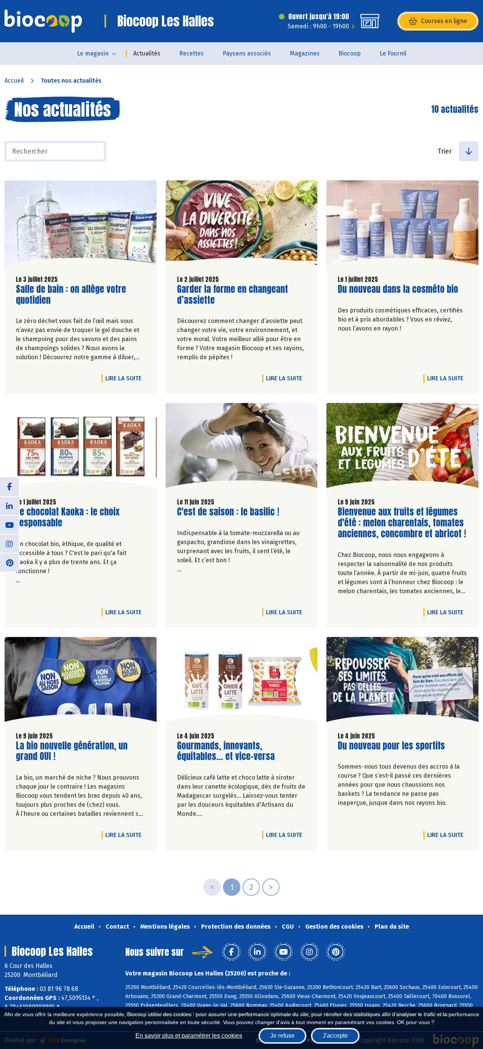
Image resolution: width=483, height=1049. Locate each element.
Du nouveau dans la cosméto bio (398, 289)
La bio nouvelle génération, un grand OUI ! (72, 751)
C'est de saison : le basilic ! (228, 511)
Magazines (305, 53)
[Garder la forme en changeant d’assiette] (242, 224)
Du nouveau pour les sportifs (391, 745)
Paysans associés (247, 53)
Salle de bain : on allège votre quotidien (71, 295)
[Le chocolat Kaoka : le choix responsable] (81, 447)
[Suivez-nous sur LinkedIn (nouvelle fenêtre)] (9, 505)
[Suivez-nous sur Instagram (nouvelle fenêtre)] (9, 543)
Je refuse (282, 1035)
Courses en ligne (444, 21)
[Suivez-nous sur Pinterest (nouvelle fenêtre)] (9, 562)
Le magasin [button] (93, 53)
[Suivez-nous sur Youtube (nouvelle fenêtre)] (9, 524)
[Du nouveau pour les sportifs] (402, 681)
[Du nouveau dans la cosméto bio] (402, 224)
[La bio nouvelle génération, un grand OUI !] (81, 681)
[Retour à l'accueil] (43, 21)
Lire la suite (125, 378)
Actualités (146, 53)
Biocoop (349, 53)
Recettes (191, 53)
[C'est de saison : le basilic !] (242, 447)
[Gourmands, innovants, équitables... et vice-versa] (242, 681)
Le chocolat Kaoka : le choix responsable (68, 517)
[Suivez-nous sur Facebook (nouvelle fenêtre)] (9, 486)
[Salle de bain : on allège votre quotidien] (81, 224)
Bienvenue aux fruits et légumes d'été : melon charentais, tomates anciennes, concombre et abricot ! (402, 522)
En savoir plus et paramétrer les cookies (188, 1035)
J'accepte (335, 1035)
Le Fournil (393, 53)
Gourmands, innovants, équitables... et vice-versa (226, 751)
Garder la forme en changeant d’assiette (232, 295)
